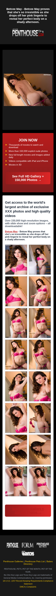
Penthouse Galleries (13, 561)
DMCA (22, 587)
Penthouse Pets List (35, 561)
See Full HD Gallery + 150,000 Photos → (28, 178)
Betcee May (11, 231)
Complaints (31, 587)
